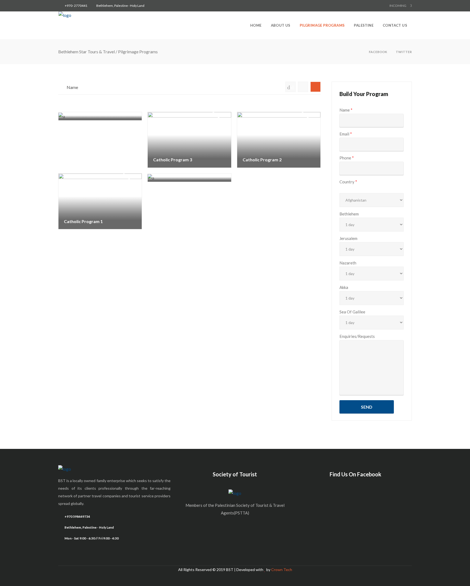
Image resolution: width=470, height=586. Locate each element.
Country (348, 181)
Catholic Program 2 (262, 135)
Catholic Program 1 (83, 196)
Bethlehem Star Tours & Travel (86, 51)
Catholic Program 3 (172, 135)
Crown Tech (281, 569)
